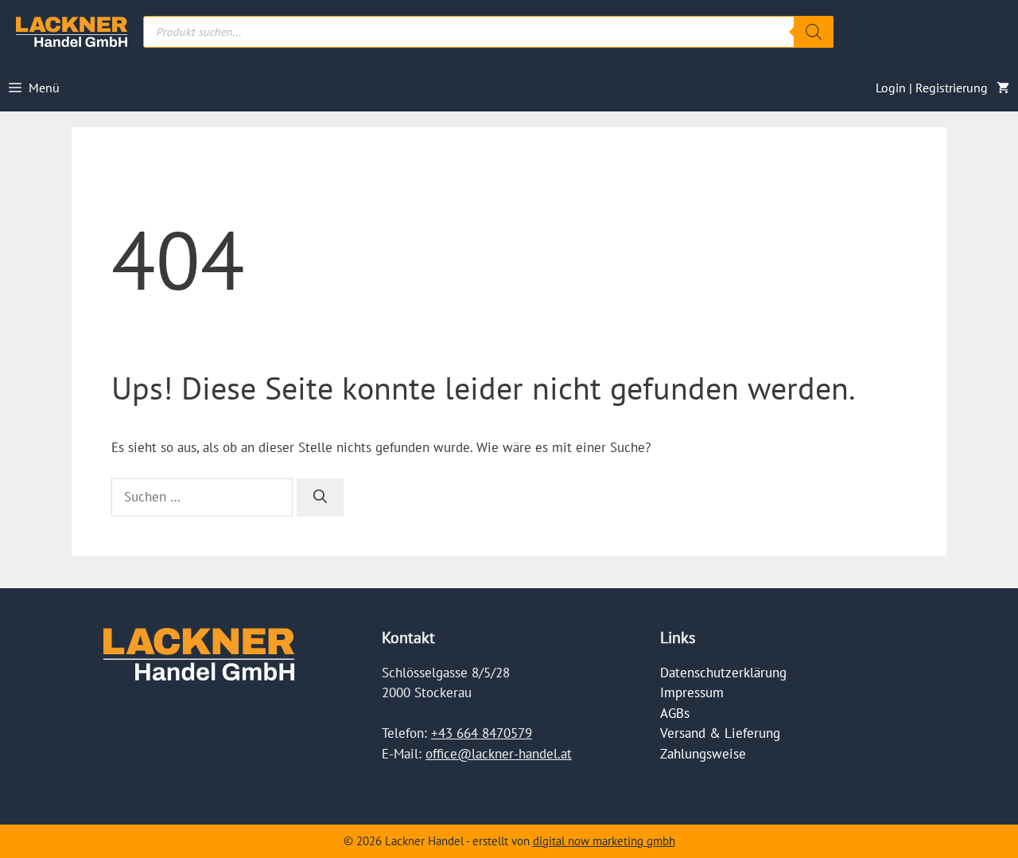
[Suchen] (320, 497)
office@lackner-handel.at (498, 753)
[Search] (813, 32)
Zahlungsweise (703, 753)
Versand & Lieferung (720, 733)
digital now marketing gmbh (604, 840)
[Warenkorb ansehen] (1003, 87)
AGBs (675, 713)
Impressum (692, 692)
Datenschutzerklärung (723, 672)
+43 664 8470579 (481, 733)
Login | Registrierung (932, 88)
